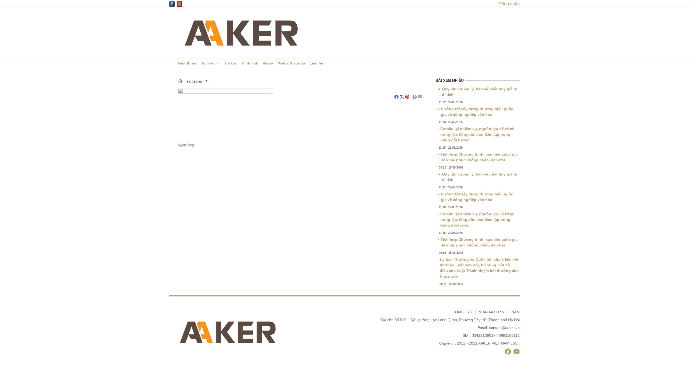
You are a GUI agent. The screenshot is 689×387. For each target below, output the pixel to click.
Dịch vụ (208, 63)
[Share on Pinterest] (407, 97)
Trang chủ (193, 81)
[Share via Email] (420, 97)
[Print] (415, 97)
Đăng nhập (509, 4)
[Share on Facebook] (396, 97)
